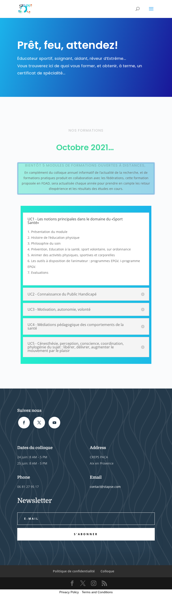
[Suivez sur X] (39, 422)
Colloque (107, 571)
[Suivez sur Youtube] (54, 422)
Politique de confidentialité (74, 571)
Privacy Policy (69, 592)
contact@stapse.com (105, 486)
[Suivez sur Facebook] (24, 422)
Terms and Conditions (97, 592)
